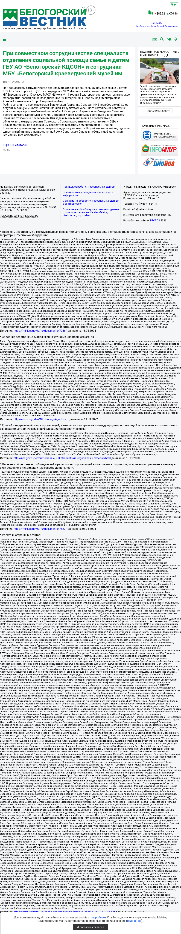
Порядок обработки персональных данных (89, 186)
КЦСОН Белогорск (15, 145)
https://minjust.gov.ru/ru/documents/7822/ (40, 528)
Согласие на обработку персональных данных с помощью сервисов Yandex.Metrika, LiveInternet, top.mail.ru (91, 212)
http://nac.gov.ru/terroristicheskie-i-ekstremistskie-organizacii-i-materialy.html (62, 458)
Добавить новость (159, 111)
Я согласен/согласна (90, 927)
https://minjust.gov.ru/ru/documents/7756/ (40, 330)
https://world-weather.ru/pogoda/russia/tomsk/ (156, 26)
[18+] (44, 18)
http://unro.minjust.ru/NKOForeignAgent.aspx (41, 419)
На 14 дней (156, 23)
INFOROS (155, 220)
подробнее (97, 917)
